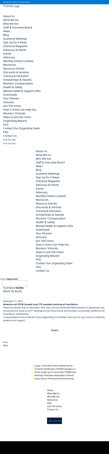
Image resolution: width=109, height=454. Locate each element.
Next (5, 345)
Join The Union (12, 106)
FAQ (5, 124)
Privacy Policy (55, 444)
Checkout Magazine (15, 46)
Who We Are (10, 23)
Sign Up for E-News (15, 42)
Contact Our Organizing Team (21, 128)
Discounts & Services (16, 72)
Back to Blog (12, 291)
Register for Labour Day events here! (16, 2)
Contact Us (10, 136)
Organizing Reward (15, 121)
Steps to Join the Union (17, 117)
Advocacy (9, 57)
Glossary (8, 102)
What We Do (11, 20)
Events (7, 53)
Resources (9, 65)
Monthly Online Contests (18, 61)
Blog (6, 35)
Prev (5, 342)
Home (50, 390)
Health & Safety (12, 87)
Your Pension (11, 98)
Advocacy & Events (14, 50)
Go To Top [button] (54, 421)
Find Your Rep (9, 139)
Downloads (10, 94)
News (6, 31)
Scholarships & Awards (17, 79)
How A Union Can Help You (19, 109)
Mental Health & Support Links (22, 91)
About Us (9, 16)
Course (9, 279)
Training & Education (16, 76)
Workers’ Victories (14, 113)
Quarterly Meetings (15, 38)
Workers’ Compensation (18, 83)
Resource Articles (13, 68)
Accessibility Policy (54, 447)
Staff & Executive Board (17, 27)
